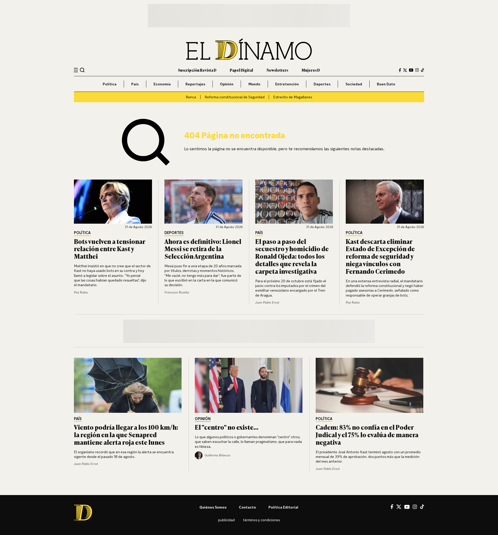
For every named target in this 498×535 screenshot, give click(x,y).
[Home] (249, 49)
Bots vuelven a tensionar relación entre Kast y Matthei (109, 249)
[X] (398, 507)
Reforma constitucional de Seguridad (235, 97)
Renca (191, 97)
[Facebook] (400, 70)
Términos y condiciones (261, 520)
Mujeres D (311, 70)
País (135, 84)
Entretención (287, 84)
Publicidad (226, 520)
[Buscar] (82, 70)
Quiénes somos (212, 507)
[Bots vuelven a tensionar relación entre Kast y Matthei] (113, 202)
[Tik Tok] (422, 506)
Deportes (322, 84)
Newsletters (277, 70)
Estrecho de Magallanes (292, 97)
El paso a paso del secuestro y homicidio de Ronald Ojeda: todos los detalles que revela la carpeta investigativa (292, 256)
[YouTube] (411, 70)
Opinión (226, 84)
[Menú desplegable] (76, 70)
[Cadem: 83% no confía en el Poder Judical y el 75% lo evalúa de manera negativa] (370, 385)
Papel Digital (241, 70)
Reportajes (195, 84)
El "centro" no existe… (226, 426)
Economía (162, 84)
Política (109, 84)
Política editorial (283, 507)
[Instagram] (417, 70)
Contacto (247, 507)
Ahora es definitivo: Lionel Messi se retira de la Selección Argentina (202, 249)
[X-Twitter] (405, 70)
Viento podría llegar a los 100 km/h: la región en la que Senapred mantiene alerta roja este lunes (126, 434)
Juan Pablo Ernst (267, 302)
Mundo (254, 84)
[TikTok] (422, 70)
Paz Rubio (81, 292)
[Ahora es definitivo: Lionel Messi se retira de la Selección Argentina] (203, 202)
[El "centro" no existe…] (249, 385)
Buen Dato (386, 84)
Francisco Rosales (176, 292)
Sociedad (353, 84)
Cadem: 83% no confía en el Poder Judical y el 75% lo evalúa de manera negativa (367, 434)
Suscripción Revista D (197, 70)
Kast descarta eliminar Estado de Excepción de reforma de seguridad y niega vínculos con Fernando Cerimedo (380, 256)
